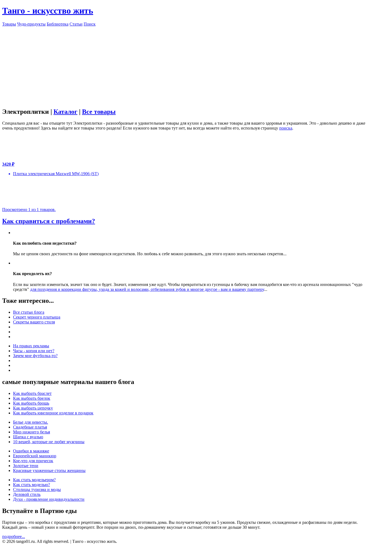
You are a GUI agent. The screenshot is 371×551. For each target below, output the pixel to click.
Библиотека (57, 24)
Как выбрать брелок (31, 398)
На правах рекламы (31, 346)
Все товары (99, 111)
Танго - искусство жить (47, 10)
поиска (285, 128)
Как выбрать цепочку (33, 408)
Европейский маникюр (34, 456)
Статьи (76, 24)
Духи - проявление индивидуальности (48, 499)
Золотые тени (25, 465)
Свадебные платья (30, 427)
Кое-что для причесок (33, 460)
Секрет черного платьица (36, 317)
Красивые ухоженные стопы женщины (49, 470)
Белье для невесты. (30, 422)
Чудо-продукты (31, 24)
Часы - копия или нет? (33, 350)
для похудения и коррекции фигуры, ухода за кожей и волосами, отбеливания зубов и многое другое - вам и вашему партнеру (147, 289)
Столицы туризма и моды (37, 489)
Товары (9, 24)
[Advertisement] (185, 65)
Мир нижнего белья (31, 432)
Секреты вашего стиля (34, 322)
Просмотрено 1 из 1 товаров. (29, 209)
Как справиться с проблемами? (48, 221)
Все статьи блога (28, 312)
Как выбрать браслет (32, 393)
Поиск (90, 24)
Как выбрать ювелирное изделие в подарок (53, 413)
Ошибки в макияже (31, 451)
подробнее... (13, 536)
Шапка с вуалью (28, 436)
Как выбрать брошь (31, 403)
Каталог (65, 111)
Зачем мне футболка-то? (35, 355)
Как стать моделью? (31, 484)
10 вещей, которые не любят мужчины (48, 441)
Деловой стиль (26, 494)
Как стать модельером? (34, 479)
